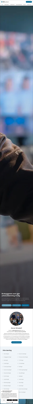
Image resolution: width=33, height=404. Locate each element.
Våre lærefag (7, 4)
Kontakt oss (29, 4)
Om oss (24, 4)
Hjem (2, 4)
